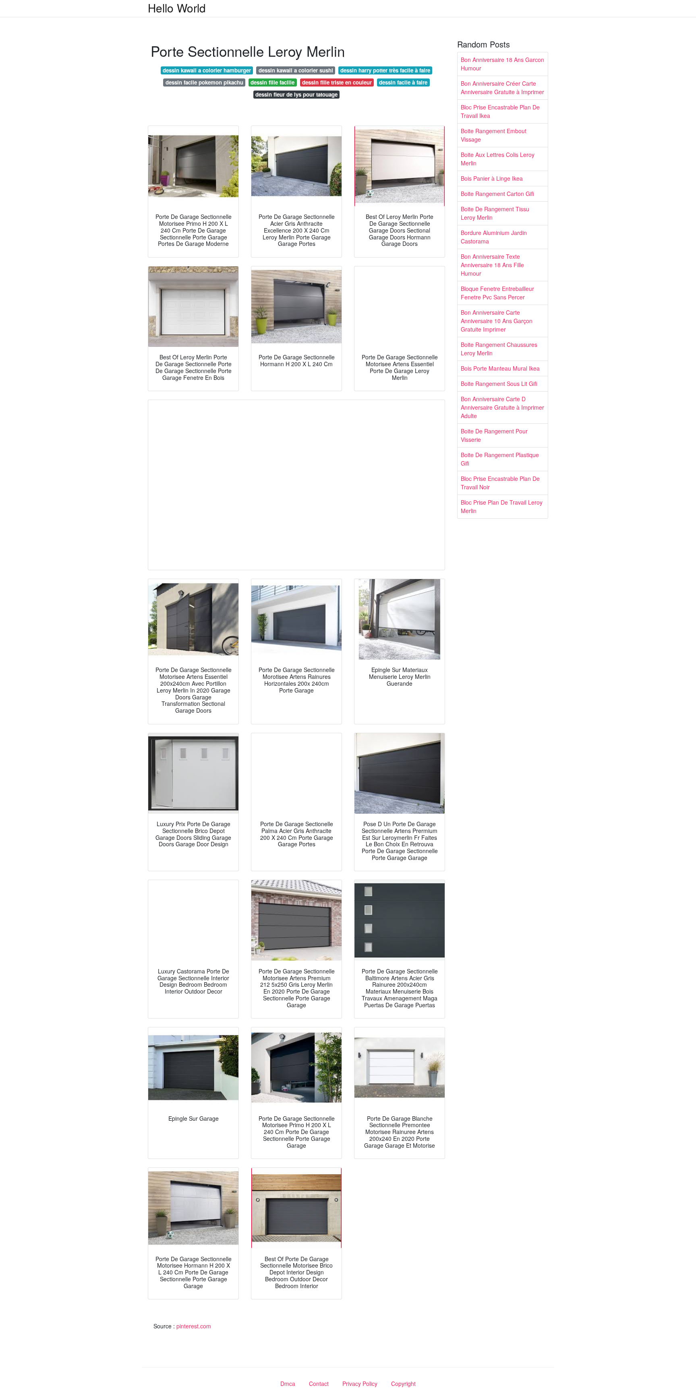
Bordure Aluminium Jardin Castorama (494, 237)
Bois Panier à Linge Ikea (492, 178)
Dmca (287, 1383)
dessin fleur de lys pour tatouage (296, 94)
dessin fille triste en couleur (337, 82)
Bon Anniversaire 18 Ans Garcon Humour (502, 64)
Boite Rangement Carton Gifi (497, 194)
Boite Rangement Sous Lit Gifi (499, 383)
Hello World (177, 7)
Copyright (403, 1383)
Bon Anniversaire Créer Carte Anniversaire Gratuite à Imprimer (502, 87)
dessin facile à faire (403, 82)
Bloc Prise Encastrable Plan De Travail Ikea (500, 111)
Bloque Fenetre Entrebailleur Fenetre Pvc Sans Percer (497, 293)
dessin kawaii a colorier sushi (296, 70)
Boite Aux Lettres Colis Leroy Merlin (497, 159)
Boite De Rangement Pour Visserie (494, 435)
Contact (319, 1383)
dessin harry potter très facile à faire (385, 70)
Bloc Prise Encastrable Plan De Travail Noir (500, 482)
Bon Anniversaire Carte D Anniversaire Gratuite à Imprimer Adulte (502, 407)
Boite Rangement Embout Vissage (493, 135)
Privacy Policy (359, 1383)
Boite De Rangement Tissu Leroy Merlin (495, 213)
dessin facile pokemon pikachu (204, 82)
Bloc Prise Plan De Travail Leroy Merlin (502, 506)
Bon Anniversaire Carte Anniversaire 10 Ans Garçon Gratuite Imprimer (496, 320)
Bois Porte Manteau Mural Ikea (500, 368)
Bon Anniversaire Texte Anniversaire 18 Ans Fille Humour (492, 264)
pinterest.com (193, 1326)
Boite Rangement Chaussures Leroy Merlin (499, 348)
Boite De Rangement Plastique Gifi (500, 459)
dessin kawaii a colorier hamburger (207, 70)
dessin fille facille (272, 82)
